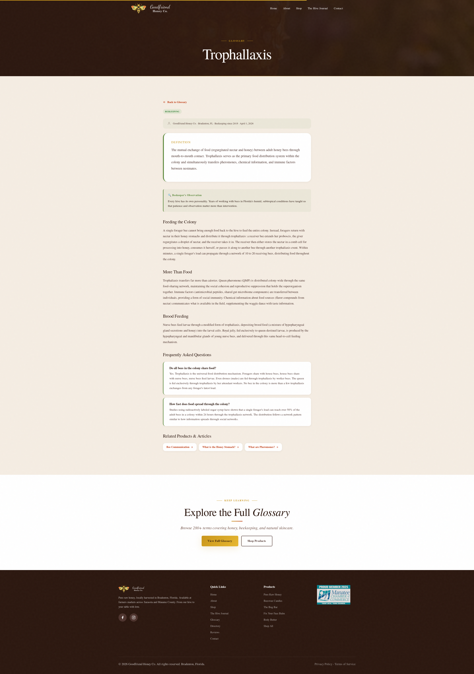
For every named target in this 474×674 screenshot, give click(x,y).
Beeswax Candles (273, 600)
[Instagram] (134, 617)
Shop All (268, 626)
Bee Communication (177, 447)
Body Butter (270, 619)
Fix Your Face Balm (274, 613)
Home (273, 8)
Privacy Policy (323, 664)
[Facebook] (122, 617)
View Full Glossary (220, 541)
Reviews (214, 632)
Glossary (215, 619)
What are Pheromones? (261, 447)
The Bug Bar (271, 607)
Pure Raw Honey (273, 594)
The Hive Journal (318, 8)
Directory (215, 626)
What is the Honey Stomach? (218, 447)
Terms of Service (345, 664)
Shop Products (257, 541)
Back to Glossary (177, 102)
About (286, 8)
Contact (338, 8)
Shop (299, 8)
